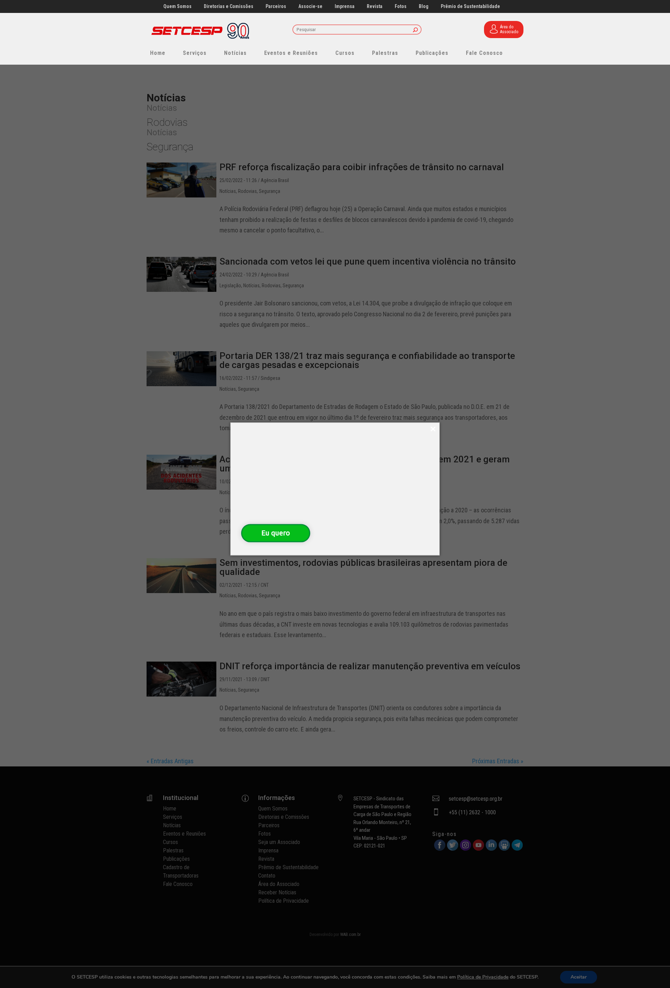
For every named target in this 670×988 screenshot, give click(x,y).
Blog (424, 6)
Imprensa (345, 6)
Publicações (432, 53)
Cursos (345, 53)
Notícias (235, 53)
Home (157, 53)
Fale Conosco (484, 53)
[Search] (415, 30)
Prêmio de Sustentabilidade (470, 6)
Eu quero (275, 533)
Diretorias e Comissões (228, 6)
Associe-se (310, 6)
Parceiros (276, 6)
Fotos (401, 6)
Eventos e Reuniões (291, 53)
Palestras (385, 53)
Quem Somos (177, 6)
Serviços (195, 53)
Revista (374, 6)
